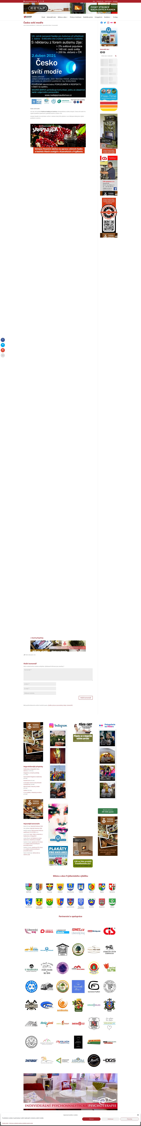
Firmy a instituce (75, 17)
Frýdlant (26, 790)
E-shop (115, 17)
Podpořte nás (100, 1)
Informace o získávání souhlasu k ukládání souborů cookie (21, 1123)
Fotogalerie (98, 17)
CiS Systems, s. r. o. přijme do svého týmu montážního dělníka (58, 193)
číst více (58, 200)
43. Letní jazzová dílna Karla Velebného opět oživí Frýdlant (58, 246)
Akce (94, 1)
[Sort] (104, 52)
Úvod (43, 17)
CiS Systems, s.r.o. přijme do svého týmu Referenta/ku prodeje (58, 351)
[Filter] (101, 52)
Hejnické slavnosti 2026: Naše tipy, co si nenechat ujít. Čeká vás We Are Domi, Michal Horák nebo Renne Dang (58, 405)
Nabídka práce (88, 17)
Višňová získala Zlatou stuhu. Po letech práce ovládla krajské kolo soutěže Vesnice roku (58, 621)
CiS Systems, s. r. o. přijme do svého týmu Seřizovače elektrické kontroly (58, 513)
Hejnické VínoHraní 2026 (37, 826)
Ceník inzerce (108, 1)
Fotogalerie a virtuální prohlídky (31, 773)
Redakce (107, 17)
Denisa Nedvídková (30, 25)
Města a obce (62, 17)
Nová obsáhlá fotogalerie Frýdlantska (33, 776)
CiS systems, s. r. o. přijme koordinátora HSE (58, 298)
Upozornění (45, 25)
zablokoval (107, 811)
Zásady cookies (5, 1123)
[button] (138, 1115)
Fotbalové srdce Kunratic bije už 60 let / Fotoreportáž (58, 567)
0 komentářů (55, 25)
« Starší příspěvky (36, 638)
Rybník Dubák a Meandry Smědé (32, 786)
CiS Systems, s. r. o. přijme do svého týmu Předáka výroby (58, 459)
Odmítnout (110, 1119)
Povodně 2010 (27, 780)
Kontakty (115, 1)
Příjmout (91, 1119)
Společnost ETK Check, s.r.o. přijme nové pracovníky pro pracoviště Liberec (33, 843)
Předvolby (129, 1119)
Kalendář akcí (51, 17)
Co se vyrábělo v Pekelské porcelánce (33, 792)
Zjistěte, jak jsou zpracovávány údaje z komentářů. (60, 705)
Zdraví (49, 25)
